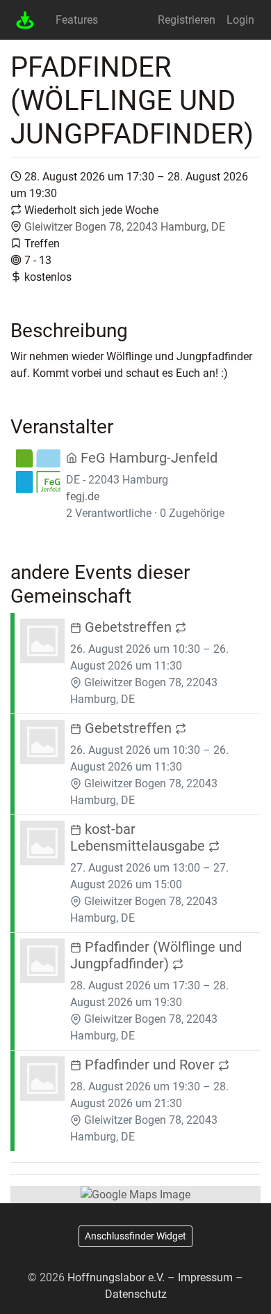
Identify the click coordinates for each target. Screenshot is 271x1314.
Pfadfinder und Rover (149, 1064)
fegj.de (82, 496)
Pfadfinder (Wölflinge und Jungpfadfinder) (156, 955)
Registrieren (186, 19)
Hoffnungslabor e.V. (116, 1277)
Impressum (205, 1277)
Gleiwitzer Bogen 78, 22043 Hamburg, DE (124, 226)
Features (77, 19)
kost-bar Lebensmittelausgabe (139, 837)
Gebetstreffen (128, 627)
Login (240, 19)
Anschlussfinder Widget (135, 1236)
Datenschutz (136, 1294)
